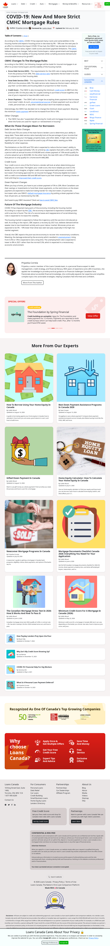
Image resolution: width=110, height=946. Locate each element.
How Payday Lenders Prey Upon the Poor (34, 634)
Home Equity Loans (38, 798)
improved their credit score (30, 178)
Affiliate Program (63, 791)
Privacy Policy (58, 880)
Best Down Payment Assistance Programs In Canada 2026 (80, 403)
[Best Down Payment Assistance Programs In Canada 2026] (81, 375)
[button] (14, 4)
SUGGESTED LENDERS (89, 81)
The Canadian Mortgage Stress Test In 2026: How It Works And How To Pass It (29, 609)
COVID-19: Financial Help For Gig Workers (34, 665)
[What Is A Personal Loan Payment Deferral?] (10, 682)
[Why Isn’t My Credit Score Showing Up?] (10, 651)
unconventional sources (40, 102)
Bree (91, 88)
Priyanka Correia (22, 28)
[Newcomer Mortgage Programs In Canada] (29, 522)
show (25, 36)
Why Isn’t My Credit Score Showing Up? (33, 649)
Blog (84, 785)
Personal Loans (37, 785)
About (84, 788)
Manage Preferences (50, 943)
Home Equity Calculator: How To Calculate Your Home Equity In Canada (80, 477)
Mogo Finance (95, 117)
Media (84, 791)
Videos (85, 793)
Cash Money (95, 91)
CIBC (30, 210)
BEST (86, 61)
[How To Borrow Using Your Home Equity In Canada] (29, 375)
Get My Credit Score (40, 819)
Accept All (63, 943)
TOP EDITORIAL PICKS (90, 67)
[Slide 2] (53, 326)
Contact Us (9, 797)
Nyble (92, 120)
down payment (22, 111)
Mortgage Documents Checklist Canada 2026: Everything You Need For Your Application (79, 551)
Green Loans (95, 105)
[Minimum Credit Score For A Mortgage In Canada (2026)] (81, 589)
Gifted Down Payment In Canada (23, 475)
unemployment (64, 237)
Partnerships (61, 785)
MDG (92, 114)
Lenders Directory (38, 801)
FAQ (83, 798)
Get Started (94, 47)
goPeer (93, 102)
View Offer (93, 314)
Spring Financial (96, 123)
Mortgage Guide (23, 12)
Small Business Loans (39, 796)
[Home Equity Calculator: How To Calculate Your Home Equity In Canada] (81, 448)
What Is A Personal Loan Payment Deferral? (35, 680)
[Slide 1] (49, 326)
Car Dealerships (62, 788)
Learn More (76, 819)
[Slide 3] (57, 326)
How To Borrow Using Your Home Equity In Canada (29, 403)
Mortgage (14, 12)
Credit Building (37, 793)
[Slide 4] (60, 326)
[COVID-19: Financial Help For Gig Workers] (10, 667)
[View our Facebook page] (11, 802)
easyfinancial (95, 94)
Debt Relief (35, 788)
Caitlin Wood (46, 28)
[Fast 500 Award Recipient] (85, 715)
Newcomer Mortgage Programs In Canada (28, 549)
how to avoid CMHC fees (49, 200)
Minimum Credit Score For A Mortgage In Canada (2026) (80, 609)
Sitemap (85, 796)
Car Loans (35, 791)
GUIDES (87, 74)
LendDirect (94, 111)
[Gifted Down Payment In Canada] (29, 448)
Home (8, 12)
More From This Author (32, 282)
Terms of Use (71, 880)
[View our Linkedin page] (15, 802)
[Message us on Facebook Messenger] (5, 802)
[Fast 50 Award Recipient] (29, 715)
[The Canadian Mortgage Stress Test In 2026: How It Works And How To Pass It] (29, 589)
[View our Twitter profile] (9, 802)
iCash (92, 108)
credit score (59, 90)
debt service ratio (43, 74)
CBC (47, 150)
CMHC (21, 41)
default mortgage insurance (39, 193)
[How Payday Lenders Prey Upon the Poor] (10, 636)
